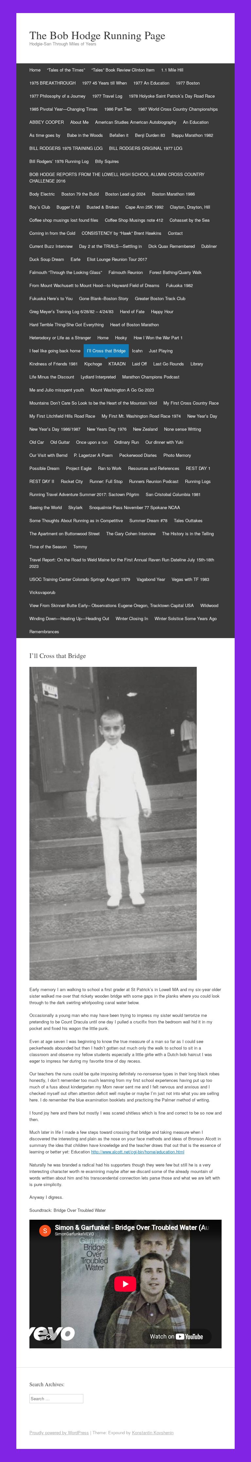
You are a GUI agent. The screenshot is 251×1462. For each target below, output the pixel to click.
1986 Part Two (117, 109)
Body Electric (42, 194)
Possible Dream (44, 468)
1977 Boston (188, 83)
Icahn (137, 350)
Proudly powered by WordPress (59, 1432)
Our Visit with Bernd (48, 455)
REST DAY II (41, 481)
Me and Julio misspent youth (56, 390)
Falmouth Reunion (126, 272)
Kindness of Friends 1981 (53, 364)
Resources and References (153, 468)
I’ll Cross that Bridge (106, 350)
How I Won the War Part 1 (158, 337)
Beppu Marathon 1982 (192, 135)
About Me (79, 122)
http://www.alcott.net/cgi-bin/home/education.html (137, 1152)
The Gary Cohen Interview (131, 533)
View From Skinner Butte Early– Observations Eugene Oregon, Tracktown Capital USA (111, 605)
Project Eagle (79, 468)
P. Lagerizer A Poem (93, 455)
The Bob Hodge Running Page (97, 34)
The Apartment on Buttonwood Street (64, 533)
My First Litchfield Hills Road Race (62, 416)
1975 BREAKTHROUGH (52, 83)
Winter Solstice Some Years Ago (186, 618)
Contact (175, 233)
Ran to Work (110, 468)
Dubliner (209, 246)
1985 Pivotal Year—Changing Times (63, 109)
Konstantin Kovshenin (153, 1432)
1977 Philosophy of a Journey (57, 96)
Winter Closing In (132, 618)
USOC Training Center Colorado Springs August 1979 (79, 579)
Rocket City (72, 481)
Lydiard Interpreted (98, 377)
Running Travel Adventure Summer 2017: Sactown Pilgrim (84, 494)
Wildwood (209, 605)
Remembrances (44, 631)
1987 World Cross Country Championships (178, 109)
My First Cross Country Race (191, 403)
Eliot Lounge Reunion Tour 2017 (117, 259)
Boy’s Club (39, 207)
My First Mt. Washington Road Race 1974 (141, 416)
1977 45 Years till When (104, 83)
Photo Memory (177, 455)
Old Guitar (60, 442)
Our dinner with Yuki (164, 442)
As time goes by (44, 135)
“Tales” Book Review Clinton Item (123, 70)
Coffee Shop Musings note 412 (134, 220)
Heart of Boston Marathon (134, 324)
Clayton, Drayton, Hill (190, 207)
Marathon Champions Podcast (150, 377)
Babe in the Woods (85, 135)
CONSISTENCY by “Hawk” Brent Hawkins (121, 233)
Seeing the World (45, 507)
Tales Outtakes (188, 520)
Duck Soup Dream (46, 259)
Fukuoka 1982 (179, 285)
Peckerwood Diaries (138, 455)
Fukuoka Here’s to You (51, 298)
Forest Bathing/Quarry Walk (175, 272)
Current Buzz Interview (51, 246)
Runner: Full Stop (106, 481)
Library (197, 364)
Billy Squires (107, 161)
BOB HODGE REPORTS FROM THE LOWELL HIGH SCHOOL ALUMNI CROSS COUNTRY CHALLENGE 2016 (117, 177)
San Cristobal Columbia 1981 (173, 494)
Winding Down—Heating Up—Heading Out (69, 618)
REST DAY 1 (198, 468)
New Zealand (145, 429)
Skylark (75, 507)
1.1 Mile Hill (172, 70)
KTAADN (117, 364)
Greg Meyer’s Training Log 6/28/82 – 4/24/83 (71, 311)
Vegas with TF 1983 (190, 579)
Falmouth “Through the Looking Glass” (65, 272)
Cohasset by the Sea (189, 220)
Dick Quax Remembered (171, 246)
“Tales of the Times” (66, 70)
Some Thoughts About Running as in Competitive (76, 520)
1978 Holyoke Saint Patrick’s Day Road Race (172, 96)
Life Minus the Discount (51, 377)
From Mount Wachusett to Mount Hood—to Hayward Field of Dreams (94, 285)
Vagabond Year (151, 579)
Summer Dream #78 (148, 520)
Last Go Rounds (168, 364)
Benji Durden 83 (150, 135)
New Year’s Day (202, 416)
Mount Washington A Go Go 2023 (122, 390)
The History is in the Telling (188, 533)
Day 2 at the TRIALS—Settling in (110, 246)
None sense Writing (182, 429)
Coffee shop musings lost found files (63, 220)
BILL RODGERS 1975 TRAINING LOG (66, 148)
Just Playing (161, 350)
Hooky (121, 337)
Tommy (80, 546)
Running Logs (198, 481)
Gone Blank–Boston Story (103, 298)
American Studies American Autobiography (135, 122)
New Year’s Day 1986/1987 (54, 429)
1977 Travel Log (107, 96)
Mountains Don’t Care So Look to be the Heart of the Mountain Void (93, 403)
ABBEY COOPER (46, 122)
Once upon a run (92, 442)
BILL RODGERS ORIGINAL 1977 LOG (145, 148)
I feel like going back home (54, 350)
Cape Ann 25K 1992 (144, 207)
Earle (75, 259)
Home (35, 70)
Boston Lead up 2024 (125, 194)
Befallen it (118, 135)
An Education (196, 122)
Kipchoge (93, 364)
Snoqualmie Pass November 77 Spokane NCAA (134, 507)
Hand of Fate (132, 311)
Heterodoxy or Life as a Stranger (60, 337)
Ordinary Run (126, 442)
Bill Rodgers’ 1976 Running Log (59, 161)
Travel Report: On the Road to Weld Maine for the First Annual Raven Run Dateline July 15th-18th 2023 (121, 562)
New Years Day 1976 (106, 429)
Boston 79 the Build (80, 194)
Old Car (36, 442)
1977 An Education (151, 83)
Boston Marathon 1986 (173, 194)
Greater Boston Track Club (160, 298)
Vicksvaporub (42, 592)
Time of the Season (48, 546)
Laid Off (139, 364)
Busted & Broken (103, 207)
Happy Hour (162, 311)
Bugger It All (68, 207)
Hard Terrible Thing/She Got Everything (66, 324)
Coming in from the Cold (52, 233)
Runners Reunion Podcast (153, 481)
